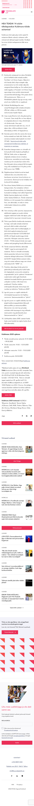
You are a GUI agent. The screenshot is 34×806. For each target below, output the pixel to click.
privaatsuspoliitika (19, 736)
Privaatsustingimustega (11, 730)
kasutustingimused (7, 738)
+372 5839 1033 (17, 762)
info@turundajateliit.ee (17, 771)
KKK (13, 784)
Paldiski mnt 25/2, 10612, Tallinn (17, 766)
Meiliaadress (6, 720)
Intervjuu (5, 497)
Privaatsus (19, 784)
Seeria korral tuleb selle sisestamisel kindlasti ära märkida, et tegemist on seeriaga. (16, 143)
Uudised (4, 18)
